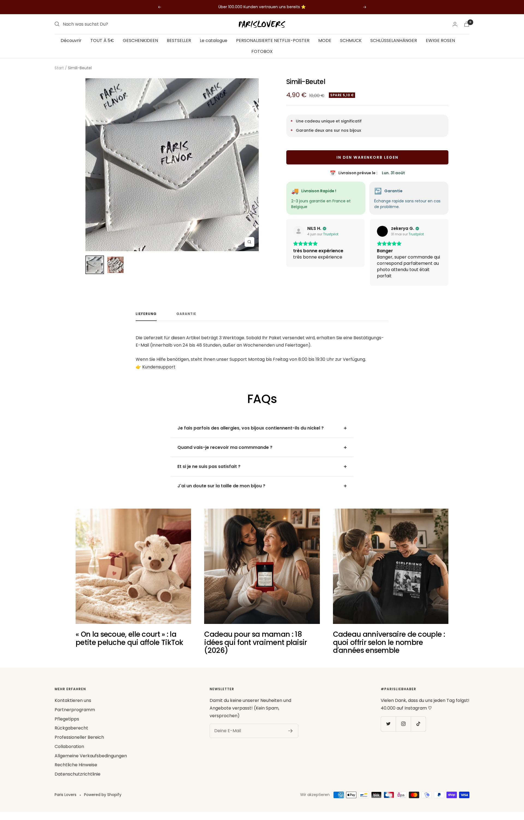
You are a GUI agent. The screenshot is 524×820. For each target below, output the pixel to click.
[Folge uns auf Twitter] (388, 730)
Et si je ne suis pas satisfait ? (208, 473)
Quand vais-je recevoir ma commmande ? (224, 453)
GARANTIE (186, 320)
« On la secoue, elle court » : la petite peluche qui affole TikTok (129, 644)
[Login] (454, 24)
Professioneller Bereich (79, 743)
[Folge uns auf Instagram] (403, 730)
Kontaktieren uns (73, 707)
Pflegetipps (67, 725)
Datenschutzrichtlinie (77, 780)
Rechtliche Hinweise (76, 771)
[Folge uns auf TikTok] (418, 730)
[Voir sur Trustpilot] (298, 231)
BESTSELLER (179, 40)
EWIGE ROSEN (440, 40)
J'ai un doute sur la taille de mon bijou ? (221, 492)
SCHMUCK (351, 40)
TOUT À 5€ (102, 40)
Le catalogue (213, 40)
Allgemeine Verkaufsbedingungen (91, 762)
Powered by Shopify (102, 801)
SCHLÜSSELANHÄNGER (393, 40)
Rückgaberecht (71, 734)
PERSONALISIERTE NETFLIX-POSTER (272, 40)
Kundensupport (158, 373)
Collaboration (69, 753)
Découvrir (71, 40)
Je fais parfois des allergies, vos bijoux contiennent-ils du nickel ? (250, 434)
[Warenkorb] (466, 24)
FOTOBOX (262, 51)
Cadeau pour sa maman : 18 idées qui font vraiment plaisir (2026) (255, 649)
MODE (324, 40)
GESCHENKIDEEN (140, 40)
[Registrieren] (290, 737)
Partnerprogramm (75, 716)
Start (59, 68)
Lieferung (146, 320)
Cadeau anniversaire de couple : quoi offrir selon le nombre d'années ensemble (389, 649)
